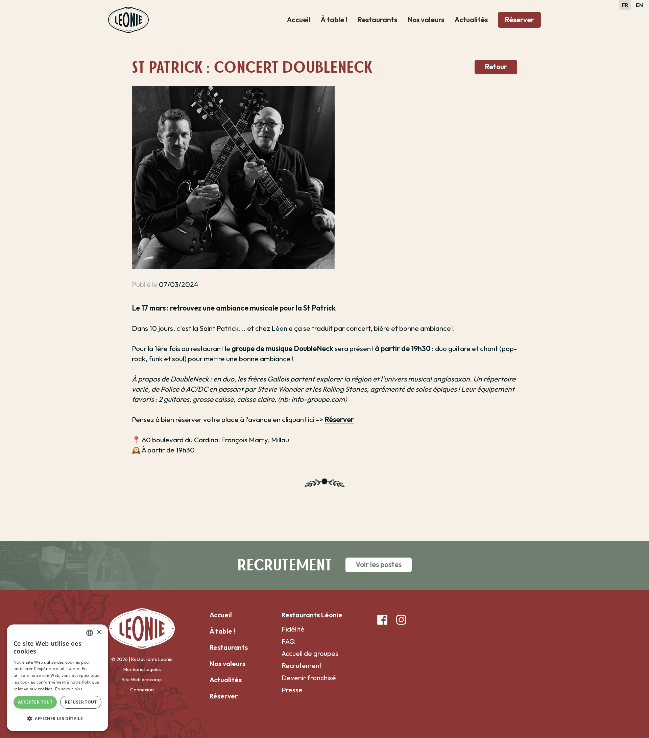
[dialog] (57, 677)
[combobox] (89, 633)
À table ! (333, 19)
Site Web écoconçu (142, 679)
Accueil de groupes (310, 653)
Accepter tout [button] (35, 702)
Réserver (519, 19)
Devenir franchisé (309, 677)
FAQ (288, 641)
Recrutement (302, 665)
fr (625, 5)
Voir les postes (379, 564)
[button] (57, 718)
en (639, 5)
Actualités (471, 19)
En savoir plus (68, 689)
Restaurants (377, 19)
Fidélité (293, 629)
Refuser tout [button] (81, 702)
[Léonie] (128, 18)
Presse (292, 690)
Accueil (298, 19)
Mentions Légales (142, 669)
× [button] (98, 632)
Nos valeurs (425, 19)
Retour (496, 66)
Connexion (142, 690)
